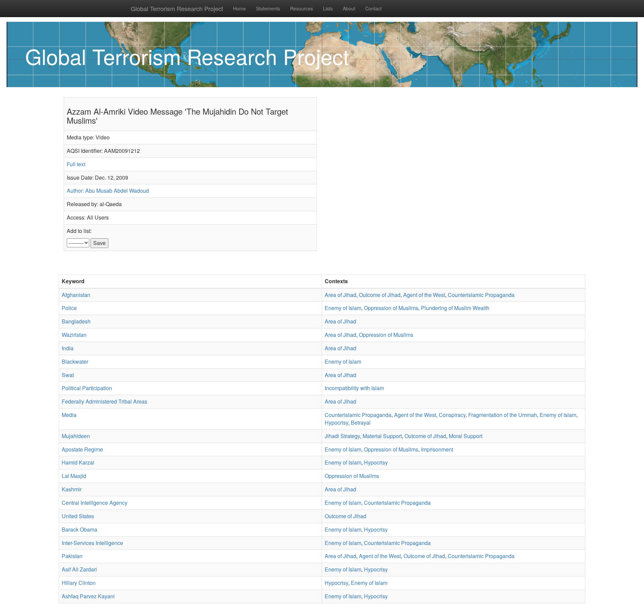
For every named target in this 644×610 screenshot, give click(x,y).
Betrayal (361, 422)
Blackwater (75, 361)
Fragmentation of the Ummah (502, 415)
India (67, 348)
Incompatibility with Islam (354, 388)
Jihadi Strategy (342, 436)
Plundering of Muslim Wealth (455, 308)
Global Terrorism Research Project (177, 8)
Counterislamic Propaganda (481, 295)
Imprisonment (437, 449)
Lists (328, 8)
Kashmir (72, 489)
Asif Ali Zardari (79, 569)
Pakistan (72, 556)
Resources (301, 8)
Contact (373, 8)
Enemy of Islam (343, 308)
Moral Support (465, 436)
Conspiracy (452, 415)
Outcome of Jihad (379, 295)
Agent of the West (424, 295)
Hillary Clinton (79, 583)
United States (78, 516)
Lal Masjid (74, 476)
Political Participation (87, 388)
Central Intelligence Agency (94, 502)
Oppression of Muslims (391, 308)
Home (239, 8)
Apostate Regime (82, 449)
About (349, 8)
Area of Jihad (340, 295)
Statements (268, 8)
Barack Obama (79, 529)
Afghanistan (76, 295)
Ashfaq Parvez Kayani (88, 596)
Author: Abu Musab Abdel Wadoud (108, 190)
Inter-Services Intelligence (92, 543)
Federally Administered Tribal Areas (104, 401)
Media (69, 415)
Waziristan (74, 335)
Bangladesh (76, 321)
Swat (68, 375)
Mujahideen (76, 436)
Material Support (382, 436)
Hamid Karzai (78, 462)
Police (69, 308)
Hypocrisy (336, 422)
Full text (76, 164)
